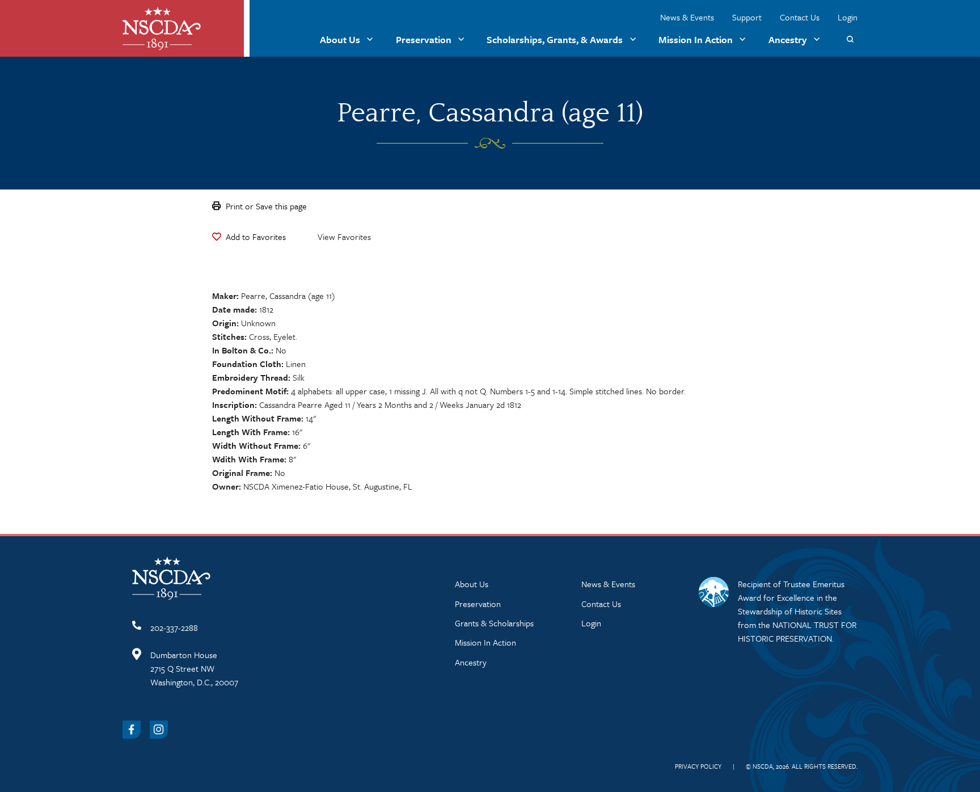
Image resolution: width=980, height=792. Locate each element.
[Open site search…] (850, 39)
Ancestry (787, 39)
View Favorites (344, 236)
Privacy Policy (698, 766)
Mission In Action (695, 39)
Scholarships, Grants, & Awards (555, 39)
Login (848, 17)
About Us (340, 39)
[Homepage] (161, 28)
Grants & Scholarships (494, 623)
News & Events (687, 17)
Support (747, 17)
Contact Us (800, 17)
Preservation (423, 39)
